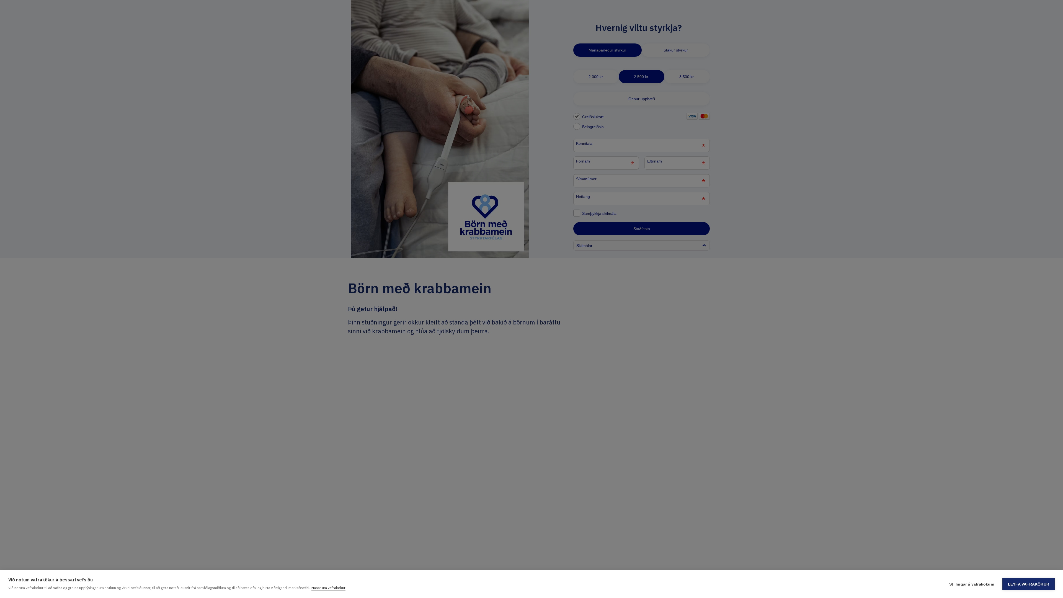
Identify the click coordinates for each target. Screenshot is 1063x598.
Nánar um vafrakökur (328, 588)
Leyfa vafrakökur (1028, 584)
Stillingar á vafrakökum (971, 584)
